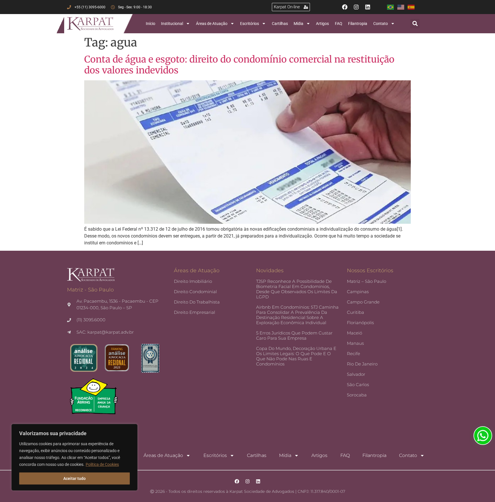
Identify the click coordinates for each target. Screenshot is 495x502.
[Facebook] (344, 7)
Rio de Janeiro (362, 364)
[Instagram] (356, 7)
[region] (74, 457)
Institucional (172, 23)
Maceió (354, 333)
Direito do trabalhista (197, 302)
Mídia (298, 23)
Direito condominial (195, 291)
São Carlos (358, 384)
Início (150, 23)
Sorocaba (357, 395)
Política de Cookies (102, 464)
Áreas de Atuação (211, 23)
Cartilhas (280, 23)
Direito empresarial (194, 312)
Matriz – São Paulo (366, 281)
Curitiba (355, 312)
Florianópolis (360, 322)
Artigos (322, 23)
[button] (415, 23)
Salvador (356, 374)
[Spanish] (413, 7)
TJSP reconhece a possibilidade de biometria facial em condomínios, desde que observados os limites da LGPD (296, 289)
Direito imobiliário (193, 281)
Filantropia (357, 23)
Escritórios (249, 23)
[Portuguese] (392, 7)
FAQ (338, 23)
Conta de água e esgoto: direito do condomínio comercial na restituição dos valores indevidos (239, 65)
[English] (402, 7)
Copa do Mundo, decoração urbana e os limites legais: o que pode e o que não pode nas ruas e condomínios (296, 356)
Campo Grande (363, 302)
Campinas (358, 291)
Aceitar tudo (74, 478)
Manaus (355, 343)
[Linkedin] (367, 7)
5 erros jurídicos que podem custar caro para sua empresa (294, 335)
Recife (353, 353)
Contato (380, 23)
